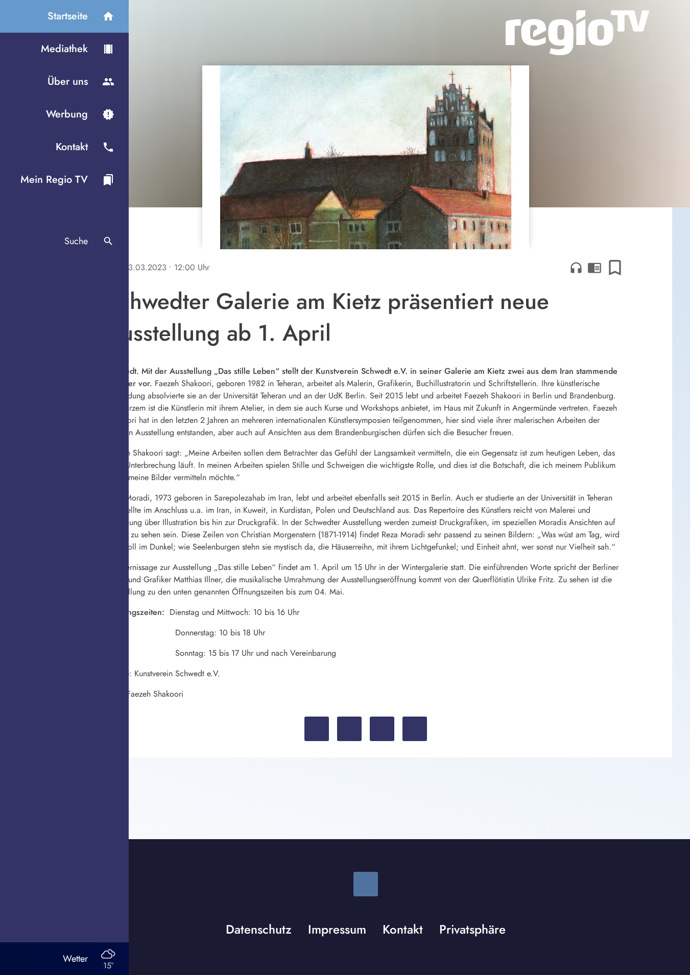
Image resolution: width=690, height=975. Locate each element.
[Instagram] (365, 884)
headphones (576, 267)
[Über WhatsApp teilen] (382, 729)
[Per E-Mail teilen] (414, 729)
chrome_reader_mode (594, 267)
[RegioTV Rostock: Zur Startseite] (577, 32)
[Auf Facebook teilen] (316, 729)
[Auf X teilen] (349, 729)
